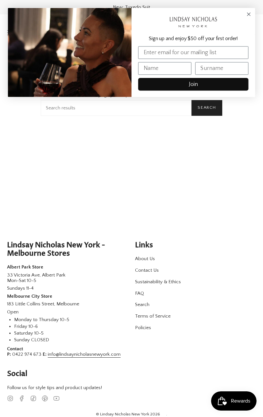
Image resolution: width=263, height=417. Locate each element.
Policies (143, 327)
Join (193, 84)
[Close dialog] (249, 14)
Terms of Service (153, 316)
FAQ (139, 293)
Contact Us (147, 270)
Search (207, 107)
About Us (145, 258)
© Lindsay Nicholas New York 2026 (128, 414)
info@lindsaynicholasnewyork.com (84, 354)
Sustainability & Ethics (158, 282)
